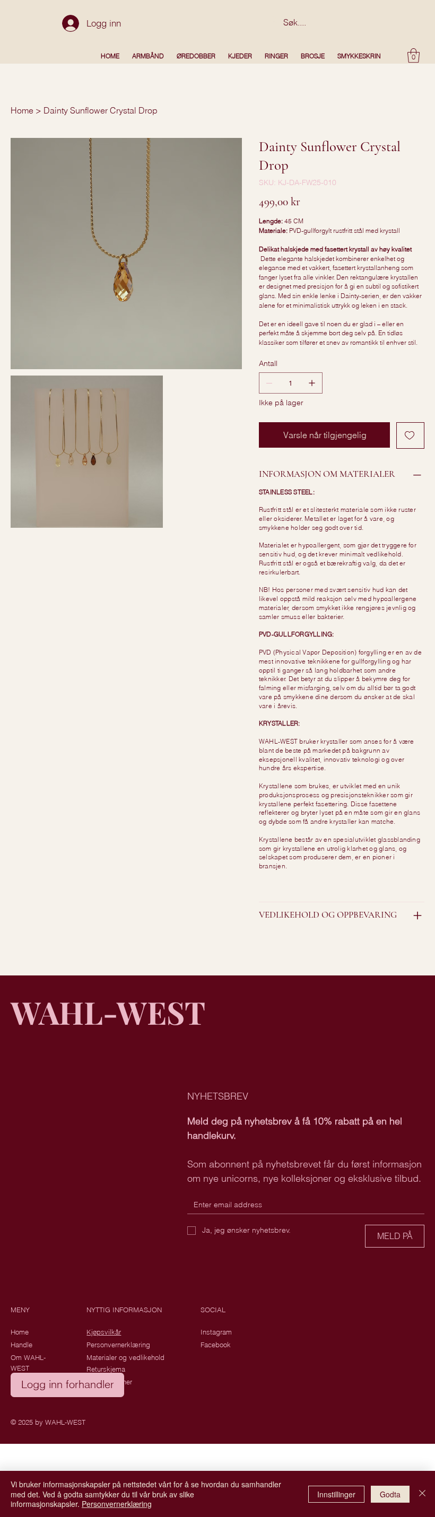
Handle (21, 1344)
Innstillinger (336, 1494)
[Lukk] (422, 1494)
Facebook (216, 1344)
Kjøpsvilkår (103, 1332)
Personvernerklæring (118, 1344)
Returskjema (105, 1369)
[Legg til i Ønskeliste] (410, 435)
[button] (413, 55)
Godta (390, 1494)
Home (20, 1332)
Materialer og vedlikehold (125, 1357)
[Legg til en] (312, 383)
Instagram (216, 1332)
